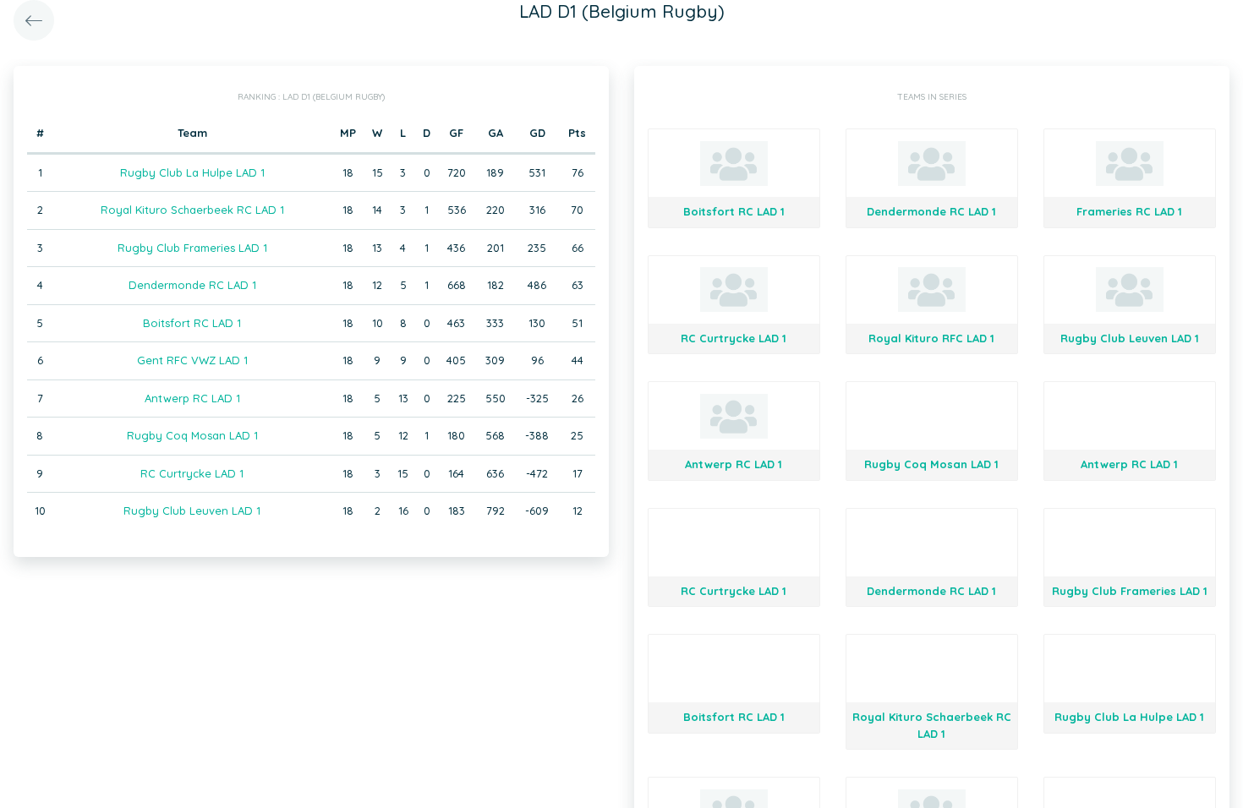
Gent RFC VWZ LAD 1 (192, 360)
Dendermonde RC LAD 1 (192, 285)
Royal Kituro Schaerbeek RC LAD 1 (192, 209)
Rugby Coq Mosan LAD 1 (192, 435)
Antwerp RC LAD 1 (192, 398)
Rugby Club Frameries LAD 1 (192, 247)
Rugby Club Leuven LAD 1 (191, 510)
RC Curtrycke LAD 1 (192, 473)
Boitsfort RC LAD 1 (192, 323)
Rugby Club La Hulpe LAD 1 (192, 172)
